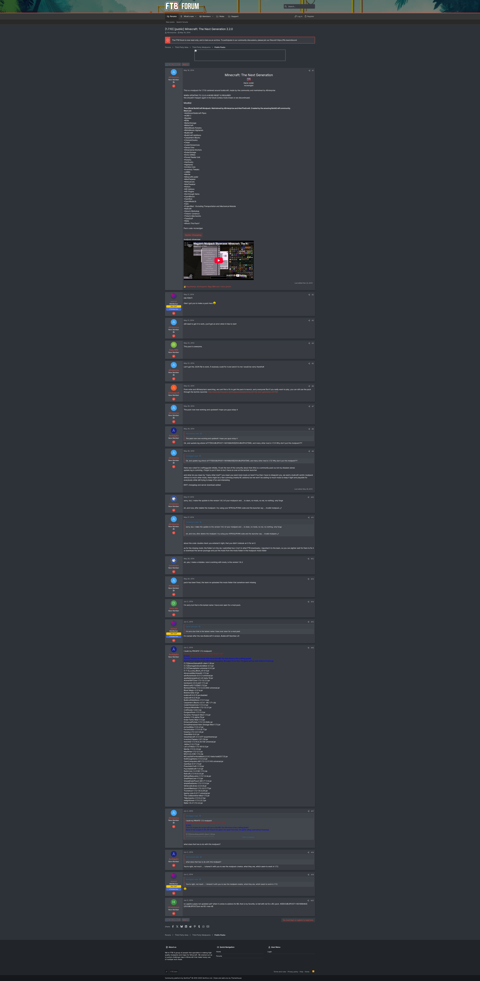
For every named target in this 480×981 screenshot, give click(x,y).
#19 (312, 875)
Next (184, 65)
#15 (312, 622)
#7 (313, 406)
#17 (312, 811)
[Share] (309, 70)
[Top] (311, 971)
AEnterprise (171, 33)
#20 (312, 900)
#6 (313, 386)
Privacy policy (293, 972)
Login (270, 952)
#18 (312, 852)
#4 (313, 343)
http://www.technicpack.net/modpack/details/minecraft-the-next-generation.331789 (243, 392)
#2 (313, 295)
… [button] (176, 64)
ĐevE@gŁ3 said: (192, 456)
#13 (312, 579)
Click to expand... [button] (249, 837)
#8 (313, 429)
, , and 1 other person (208, 287)
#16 (312, 648)
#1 (313, 71)
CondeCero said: (192, 522)
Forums (219, 956)
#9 (313, 451)
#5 (313, 363)
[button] (195, 16)
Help (301, 972)
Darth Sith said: (192, 627)
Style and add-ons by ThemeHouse (228, 978)
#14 (312, 602)
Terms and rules (280, 972)
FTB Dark (173, 972)
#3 (313, 320)
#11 (312, 517)
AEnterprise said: (192, 434)
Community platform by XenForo (188, 978)
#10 (312, 497)
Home (218, 952)
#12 (312, 559)
